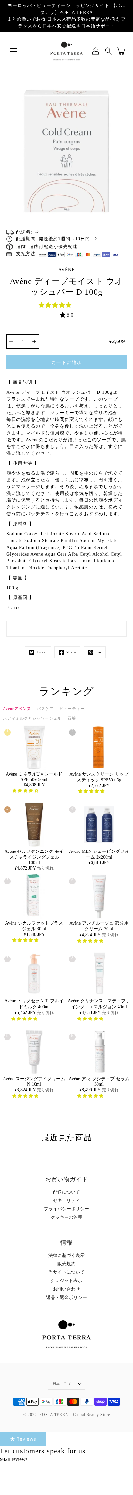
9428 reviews (13, 1459)
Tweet (41, 652)
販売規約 (66, 1263)
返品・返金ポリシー (66, 1297)
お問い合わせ (66, 1289)
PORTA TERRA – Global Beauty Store (74, 1414)
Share (71, 652)
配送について (66, 1192)
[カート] (121, 51)
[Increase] (34, 341)
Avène (66, 269)
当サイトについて (66, 1272)
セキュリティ (66, 1200)
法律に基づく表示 (66, 1255)
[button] (56, 305)
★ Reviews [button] (23, 1439)
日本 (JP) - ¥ (62, 1383)
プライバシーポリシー (66, 1209)
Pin (98, 652)
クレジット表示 (66, 1280)
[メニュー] (13, 51)
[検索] (108, 51)
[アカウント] (95, 51)
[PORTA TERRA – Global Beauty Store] (66, 51)
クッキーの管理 (66, 1217)
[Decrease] (11, 341)
